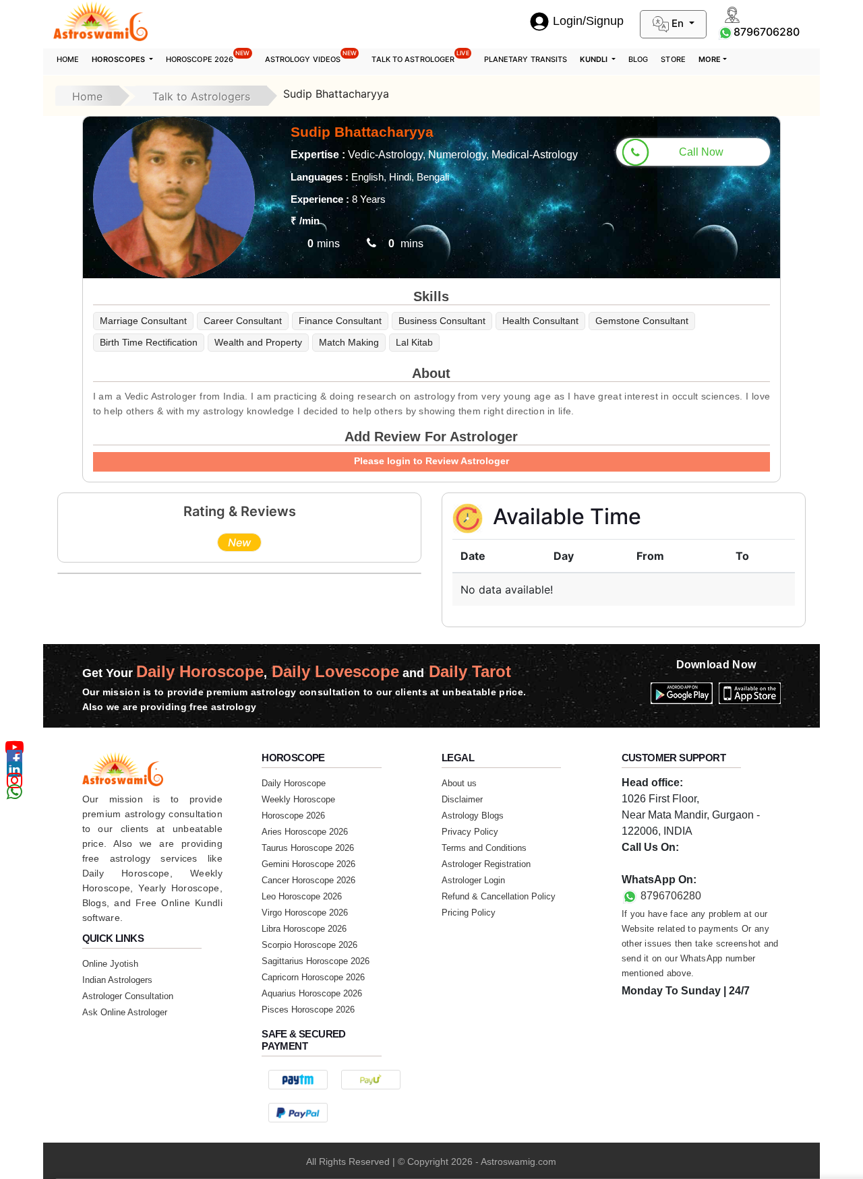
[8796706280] (725, 31)
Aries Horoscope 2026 (305, 832)
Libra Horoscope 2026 (304, 929)
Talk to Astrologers (201, 96)
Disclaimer (462, 799)
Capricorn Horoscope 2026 (313, 977)
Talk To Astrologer (420, 56)
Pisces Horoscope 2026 (308, 1010)
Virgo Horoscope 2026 (305, 912)
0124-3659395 (657, 863)
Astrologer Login (473, 880)
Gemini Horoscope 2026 (308, 864)
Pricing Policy (469, 912)
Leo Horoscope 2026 (302, 896)
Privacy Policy (470, 832)
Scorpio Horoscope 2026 (309, 945)
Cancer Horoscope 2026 (308, 880)
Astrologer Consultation (127, 996)
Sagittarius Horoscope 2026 (315, 961)
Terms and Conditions (484, 848)
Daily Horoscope (294, 783)
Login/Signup (588, 21)
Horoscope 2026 (208, 56)
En (677, 23)
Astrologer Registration (486, 864)
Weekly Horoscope (298, 799)
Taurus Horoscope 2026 (308, 848)
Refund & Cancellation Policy (499, 896)
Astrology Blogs (473, 815)
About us (459, 783)
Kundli (594, 59)
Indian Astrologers (117, 980)
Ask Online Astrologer (124, 1012)
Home (68, 59)
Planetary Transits (526, 59)
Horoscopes (119, 59)
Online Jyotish (110, 964)
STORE (673, 59)
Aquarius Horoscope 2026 (312, 993)
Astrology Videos (311, 56)
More (709, 59)
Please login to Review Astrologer (431, 460)
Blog (638, 59)
